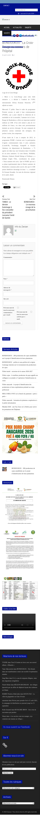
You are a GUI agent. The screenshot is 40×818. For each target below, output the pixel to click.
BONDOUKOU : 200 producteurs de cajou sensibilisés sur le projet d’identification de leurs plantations (23, 470)
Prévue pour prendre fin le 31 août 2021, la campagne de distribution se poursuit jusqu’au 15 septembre (20, 703)
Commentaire (7, 257)
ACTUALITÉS (17, 28)
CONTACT (6, 5)
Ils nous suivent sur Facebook (16, 727)
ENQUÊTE (28, 28)
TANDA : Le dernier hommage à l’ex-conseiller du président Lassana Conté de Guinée (8, 208)
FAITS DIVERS (28, 33)
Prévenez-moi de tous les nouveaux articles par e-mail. (22, 315)
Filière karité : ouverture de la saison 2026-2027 (17, 371)
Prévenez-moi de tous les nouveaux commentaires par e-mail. (8, 311)
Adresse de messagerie (7, 289)
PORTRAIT (7, 39)
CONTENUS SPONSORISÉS (12, 44)
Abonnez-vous (7, 773)
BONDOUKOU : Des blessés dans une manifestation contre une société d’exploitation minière (19, 671)
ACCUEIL (7, 28)
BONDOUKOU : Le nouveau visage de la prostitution (29, 204)
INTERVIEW (16, 33)
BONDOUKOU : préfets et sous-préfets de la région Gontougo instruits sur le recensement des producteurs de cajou (19, 364)
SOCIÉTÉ (7, 33)
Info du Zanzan (21, 226)
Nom (5, 279)
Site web (6, 299)
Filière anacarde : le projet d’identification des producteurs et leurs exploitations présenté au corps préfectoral (18, 387)
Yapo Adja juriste (7, 669)
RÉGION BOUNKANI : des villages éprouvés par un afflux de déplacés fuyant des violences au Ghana (19, 687)
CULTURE (17, 39)
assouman (5, 700)
